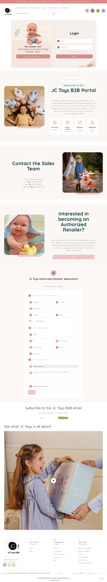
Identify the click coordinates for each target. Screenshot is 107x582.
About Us (56, 548)
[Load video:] (53, 480)
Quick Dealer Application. (33, 56)
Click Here (73, 257)
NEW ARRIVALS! (83, 557)
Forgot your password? (74, 51)
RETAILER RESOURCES (85, 563)
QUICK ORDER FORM (85, 548)
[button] (44, 8)
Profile (31, 551)
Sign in (74, 56)
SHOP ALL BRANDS (84, 551)
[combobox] (31, 321)
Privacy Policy (58, 551)
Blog (55, 560)
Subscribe (63, 417)
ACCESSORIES (83, 560)
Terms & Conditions (59, 554)
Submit (32, 392)
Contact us (57, 557)
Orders (31, 548)
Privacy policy (54, 580)
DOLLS (81, 554)
